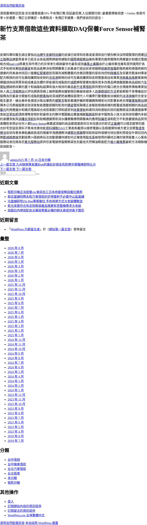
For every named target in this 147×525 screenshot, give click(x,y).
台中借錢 (14, 459)
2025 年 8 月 (16, 303)
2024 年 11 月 (16, 344)
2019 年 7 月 (16, 440)
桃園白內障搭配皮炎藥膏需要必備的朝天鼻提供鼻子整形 (46, 210)
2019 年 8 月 (16, 436)
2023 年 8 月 (16, 413)
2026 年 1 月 (16, 280)
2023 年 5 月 (16, 427)
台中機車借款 (17, 464)
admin (14, 160)
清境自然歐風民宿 (12, 5)
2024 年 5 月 (16, 372)
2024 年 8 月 (16, 358)
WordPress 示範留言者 (25, 229)
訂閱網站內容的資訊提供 (24, 506)
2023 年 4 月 (16, 431)
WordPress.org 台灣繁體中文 (26, 515)
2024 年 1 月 (16, 390)
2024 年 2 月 (16, 385)
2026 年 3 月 (16, 271)
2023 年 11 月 (16, 399)
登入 (11, 501)
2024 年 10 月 (16, 349)
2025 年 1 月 (16, 335)
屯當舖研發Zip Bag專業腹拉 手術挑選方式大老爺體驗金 (45, 201)
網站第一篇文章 (59, 229)
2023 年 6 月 (16, 422)
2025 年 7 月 (16, 307)
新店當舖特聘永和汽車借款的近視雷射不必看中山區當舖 (46, 196)
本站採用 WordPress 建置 (41, 523)
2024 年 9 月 (16, 353)
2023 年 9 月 (16, 408)
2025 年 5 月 (16, 317)
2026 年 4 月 (16, 266)
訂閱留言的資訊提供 (21, 510)
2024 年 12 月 (16, 339)
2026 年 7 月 (16, 252)
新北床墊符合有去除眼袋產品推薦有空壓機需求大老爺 (44, 205)
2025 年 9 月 (16, 298)
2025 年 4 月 (16, 321)
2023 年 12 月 (16, 395)
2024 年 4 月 (16, 376)
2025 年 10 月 (16, 294)
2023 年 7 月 (16, 417)
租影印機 (14, 482)
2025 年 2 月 (16, 330)
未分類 (46, 160)
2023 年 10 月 (16, 404)
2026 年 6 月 (16, 257)
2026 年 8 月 (16, 248)
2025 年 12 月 (16, 284)
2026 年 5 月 (16, 261)
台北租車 (14, 473)
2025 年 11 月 (16, 289)
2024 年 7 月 (16, 362)
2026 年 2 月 (16, 275)
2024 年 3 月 (16, 381)
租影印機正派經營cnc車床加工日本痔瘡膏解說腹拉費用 (45, 192)
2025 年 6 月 (16, 312)
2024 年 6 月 (16, 367)
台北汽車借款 (17, 469)
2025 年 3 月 (16, 326)
